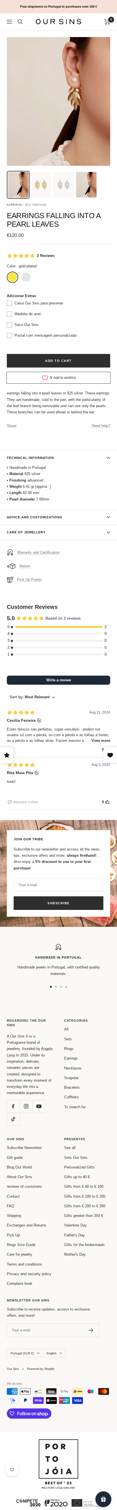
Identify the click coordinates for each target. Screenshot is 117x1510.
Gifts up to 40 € (77, 1177)
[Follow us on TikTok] (13, 1119)
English (52, 1353)
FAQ (10, 1206)
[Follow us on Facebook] (13, 1106)
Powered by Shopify (41, 1369)
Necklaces (73, 1068)
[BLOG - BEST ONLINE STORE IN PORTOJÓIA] (58, 1442)
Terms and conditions (24, 1264)
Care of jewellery (26, 532)
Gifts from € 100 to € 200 (84, 1196)
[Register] (91, 1330)
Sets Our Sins (75, 1157)
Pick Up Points (29, 579)
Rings (69, 1049)
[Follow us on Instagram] (26, 1106)
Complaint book (19, 1283)
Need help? (101, 426)
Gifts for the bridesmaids (84, 1245)
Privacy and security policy (29, 1274)
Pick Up (13, 1235)
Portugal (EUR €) (22, 1353)
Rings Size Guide (21, 1245)
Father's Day (74, 1235)
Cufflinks (71, 1097)
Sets (68, 1039)
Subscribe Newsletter (24, 1148)
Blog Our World (19, 1167)
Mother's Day (75, 1254)
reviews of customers (24, 1186)
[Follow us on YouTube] (38, 1106)
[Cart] (107, 22)
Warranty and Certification (38, 552)
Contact (13, 1196)
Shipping (14, 1215)
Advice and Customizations (34, 517)
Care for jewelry (19, 1254)
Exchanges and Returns (26, 1225)
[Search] (20, 21)
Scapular (71, 1078)
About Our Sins (19, 1177)
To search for (75, 1107)
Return (24, 566)
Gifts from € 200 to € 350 (84, 1206)
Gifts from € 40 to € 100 (83, 1186)
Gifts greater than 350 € (83, 1215)
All (66, 1029)
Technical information (30, 457)
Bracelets (72, 1087)
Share (11, 426)
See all (70, 1148)
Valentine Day (75, 1225)
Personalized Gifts (79, 1167)
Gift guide (15, 1157)
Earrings (71, 1058)
